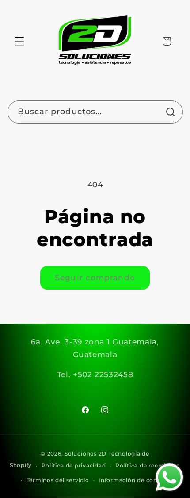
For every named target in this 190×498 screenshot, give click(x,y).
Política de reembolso (147, 465)
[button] (19, 41)
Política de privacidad (74, 465)
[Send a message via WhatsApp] (169, 477)
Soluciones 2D (85, 453)
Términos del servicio (58, 480)
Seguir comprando (95, 277)
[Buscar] (171, 112)
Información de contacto (136, 480)
